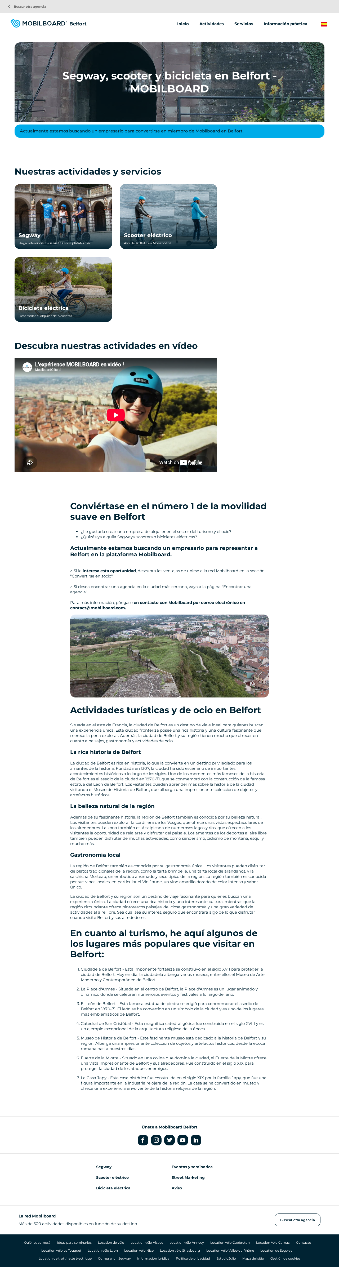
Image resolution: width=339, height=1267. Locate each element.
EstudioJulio (226, 1258)
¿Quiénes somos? (37, 1242)
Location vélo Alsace (147, 1242)
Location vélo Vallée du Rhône (230, 1250)
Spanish (328, 24)
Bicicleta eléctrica (44, 308)
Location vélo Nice (139, 1250)
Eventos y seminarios (192, 1166)
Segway (30, 235)
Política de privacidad (193, 1258)
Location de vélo (111, 1242)
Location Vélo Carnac (273, 1242)
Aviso (177, 1188)
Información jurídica (153, 1258)
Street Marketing (188, 1177)
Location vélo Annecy (187, 1242)
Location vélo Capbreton (230, 1242)
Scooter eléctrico (148, 235)
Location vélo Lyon (103, 1250)
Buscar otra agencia (27, 6)
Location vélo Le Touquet (61, 1250)
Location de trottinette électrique (65, 1258)
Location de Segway (276, 1250)
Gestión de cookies (285, 1258)
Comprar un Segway (114, 1258)
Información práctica (285, 23)
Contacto (303, 1242)
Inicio (183, 23)
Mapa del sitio (253, 1258)
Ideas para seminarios (74, 1242)
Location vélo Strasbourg (180, 1250)
